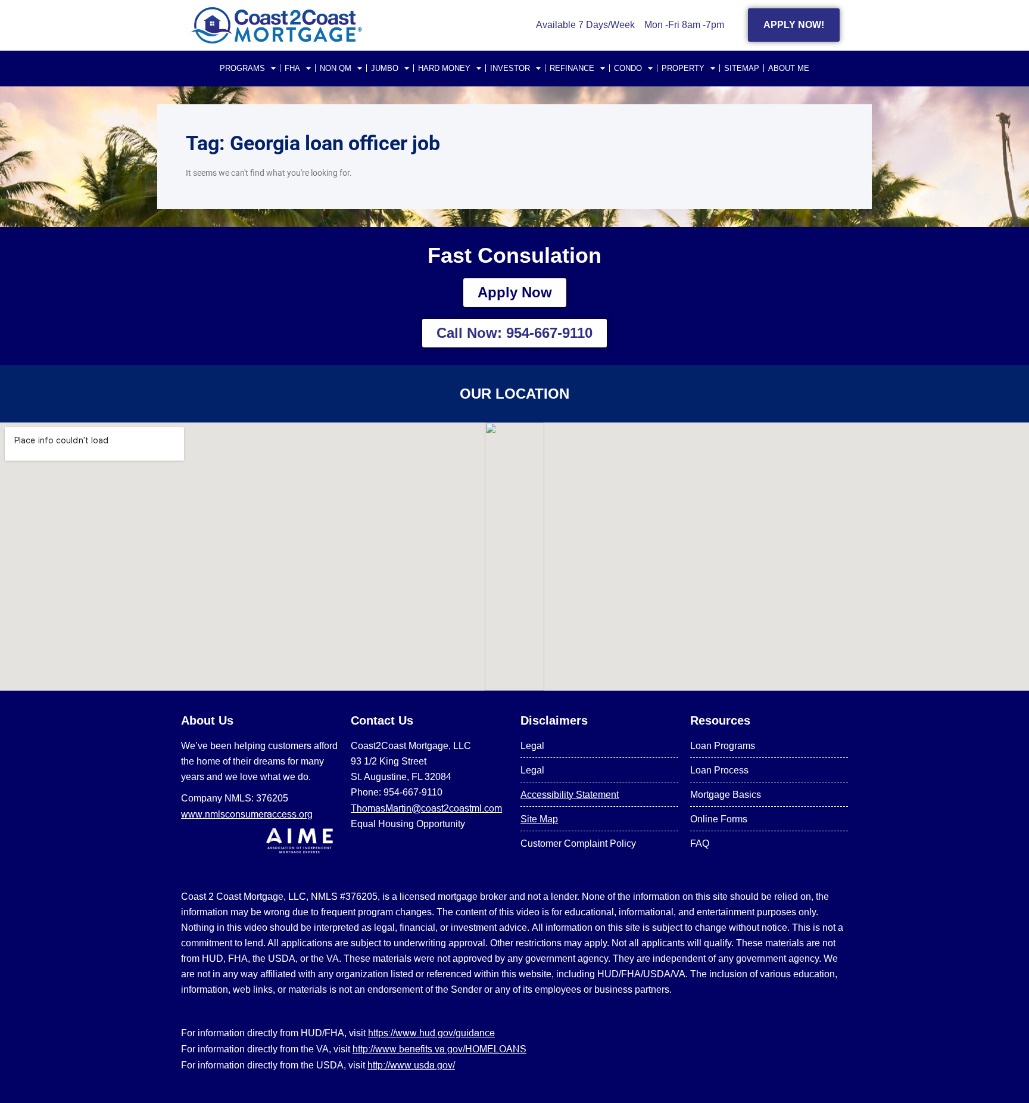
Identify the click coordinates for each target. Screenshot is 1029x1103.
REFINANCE (572, 68)
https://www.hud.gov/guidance (431, 1032)
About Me (788, 68)
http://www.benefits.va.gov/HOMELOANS (439, 1048)
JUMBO (384, 68)
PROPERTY (683, 68)
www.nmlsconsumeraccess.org (247, 814)
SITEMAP (741, 68)
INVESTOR (510, 68)
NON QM (335, 68)
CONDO (628, 68)
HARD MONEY (444, 68)
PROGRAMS (242, 68)
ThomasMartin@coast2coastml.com (426, 808)
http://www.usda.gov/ (411, 1064)
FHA (292, 68)
